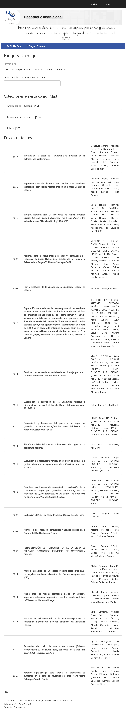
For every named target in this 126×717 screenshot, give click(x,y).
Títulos (49, 69)
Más (6, 692)
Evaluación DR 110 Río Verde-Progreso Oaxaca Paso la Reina (54, 515)
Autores (38, 69)
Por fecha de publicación (18, 69)
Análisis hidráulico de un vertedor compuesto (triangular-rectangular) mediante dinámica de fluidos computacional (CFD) (54, 574)
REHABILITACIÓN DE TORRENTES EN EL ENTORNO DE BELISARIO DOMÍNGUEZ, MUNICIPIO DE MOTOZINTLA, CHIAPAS (54, 551)
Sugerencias (20, 707)
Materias (61, 69)
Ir (57, 83)
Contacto (8, 707)
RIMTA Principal (17, 46)
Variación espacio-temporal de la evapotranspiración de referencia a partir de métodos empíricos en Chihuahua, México (54, 621)
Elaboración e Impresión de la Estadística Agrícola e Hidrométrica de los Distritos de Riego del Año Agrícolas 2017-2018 (54, 405)
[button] (94, 4)
